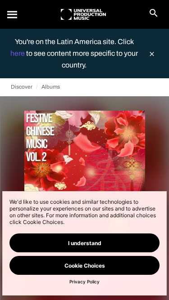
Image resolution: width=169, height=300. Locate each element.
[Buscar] (12, 14)
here (18, 53)
